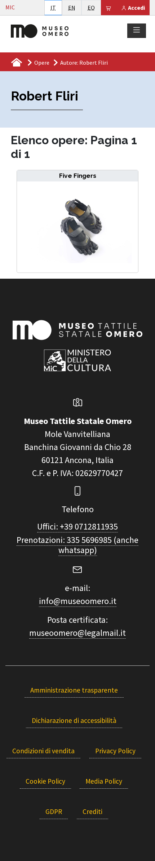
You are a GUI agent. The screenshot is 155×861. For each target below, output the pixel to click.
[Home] (39, 30)
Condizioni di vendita (43, 750)
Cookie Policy (45, 781)
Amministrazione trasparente (74, 690)
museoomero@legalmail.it (77, 632)
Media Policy (103, 781)
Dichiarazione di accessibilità (74, 720)
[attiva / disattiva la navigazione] (136, 30)
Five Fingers (77, 175)
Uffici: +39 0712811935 (77, 526)
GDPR (53, 811)
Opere (41, 62)
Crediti (92, 811)
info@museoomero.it (77, 601)
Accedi (136, 7)
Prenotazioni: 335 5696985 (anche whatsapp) (77, 545)
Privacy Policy (115, 750)
